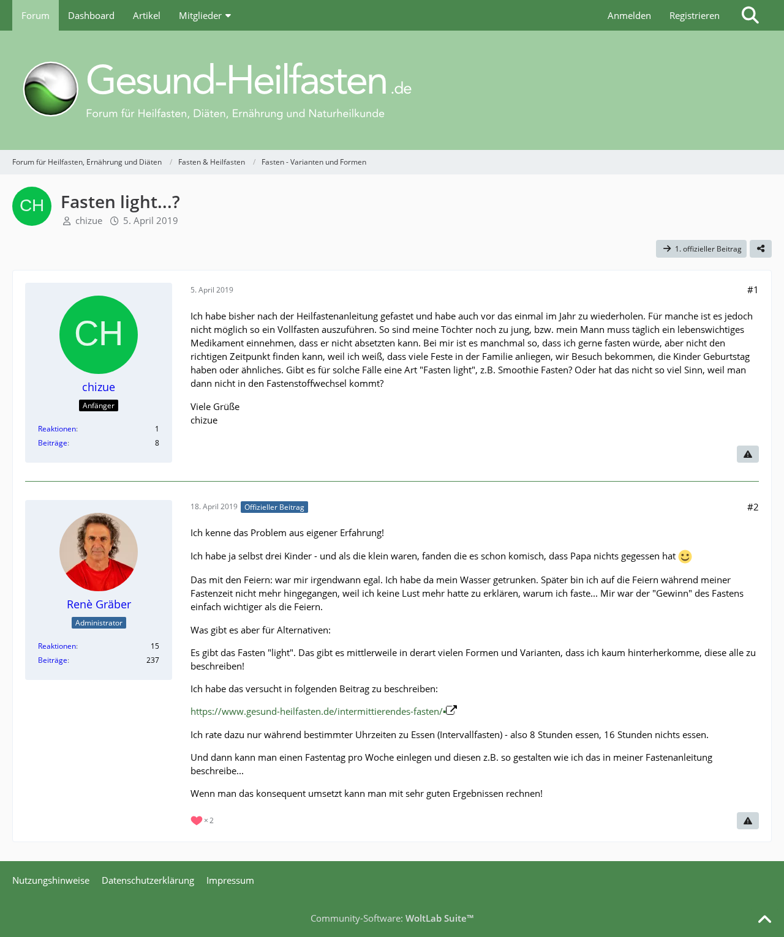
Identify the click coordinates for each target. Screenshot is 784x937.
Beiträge (52, 443)
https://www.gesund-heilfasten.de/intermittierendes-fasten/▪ (318, 711)
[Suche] (750, 15)
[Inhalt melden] (748, 454)
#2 (753, 507)
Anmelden (629, 15)
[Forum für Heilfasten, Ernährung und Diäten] (392, 90)
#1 (753, 289)
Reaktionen (57, 429)
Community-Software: (392, 918)
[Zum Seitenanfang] (764, 920)
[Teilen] (761, 249)
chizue (88, 220)
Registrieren (694, 15)
